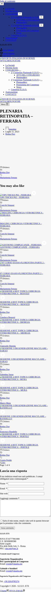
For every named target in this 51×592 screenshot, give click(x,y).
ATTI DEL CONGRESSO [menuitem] (28, 20)
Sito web (4, 493)
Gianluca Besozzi (7, 317)
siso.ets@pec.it (11, 548)
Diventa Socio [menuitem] (11, 11)
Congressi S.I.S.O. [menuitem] (19, 35)
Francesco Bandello (8, 432)
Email (3, 488)
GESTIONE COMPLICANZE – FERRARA (20, 247)
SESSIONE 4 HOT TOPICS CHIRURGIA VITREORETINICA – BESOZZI (19, 303)
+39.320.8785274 (11, 581)
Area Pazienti (8, 53)
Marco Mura (5, 403)
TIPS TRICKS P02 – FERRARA (14, 197)
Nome (3, 483)
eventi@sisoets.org (14, 564)
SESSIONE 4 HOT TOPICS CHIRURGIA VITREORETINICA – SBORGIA (19, 331)
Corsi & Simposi (7, 205)
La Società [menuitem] (10, 8)
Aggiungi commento (9, 498)
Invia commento (7, 528)
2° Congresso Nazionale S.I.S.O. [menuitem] (25, 17)
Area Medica (8, 50)
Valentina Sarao (6, 374)
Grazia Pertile (6, 460)
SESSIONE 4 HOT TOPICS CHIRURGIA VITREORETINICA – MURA (19, 389)
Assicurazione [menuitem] (11, 38)
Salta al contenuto (7, 1)
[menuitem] (20, 14)
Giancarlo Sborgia (8, 346)
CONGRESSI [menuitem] (11, 14)
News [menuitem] (18, 33)
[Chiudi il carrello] (2, 3)
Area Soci (6, 56)
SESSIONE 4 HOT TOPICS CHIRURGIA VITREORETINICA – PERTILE (19, 446)
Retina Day (10, 134)
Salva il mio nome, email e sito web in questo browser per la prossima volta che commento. (24, 522)
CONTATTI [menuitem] (10, 40)
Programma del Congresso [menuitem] (27, 30)
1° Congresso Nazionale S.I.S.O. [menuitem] (25, 25)
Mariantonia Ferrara (8, 177)
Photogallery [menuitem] (21, 22)
